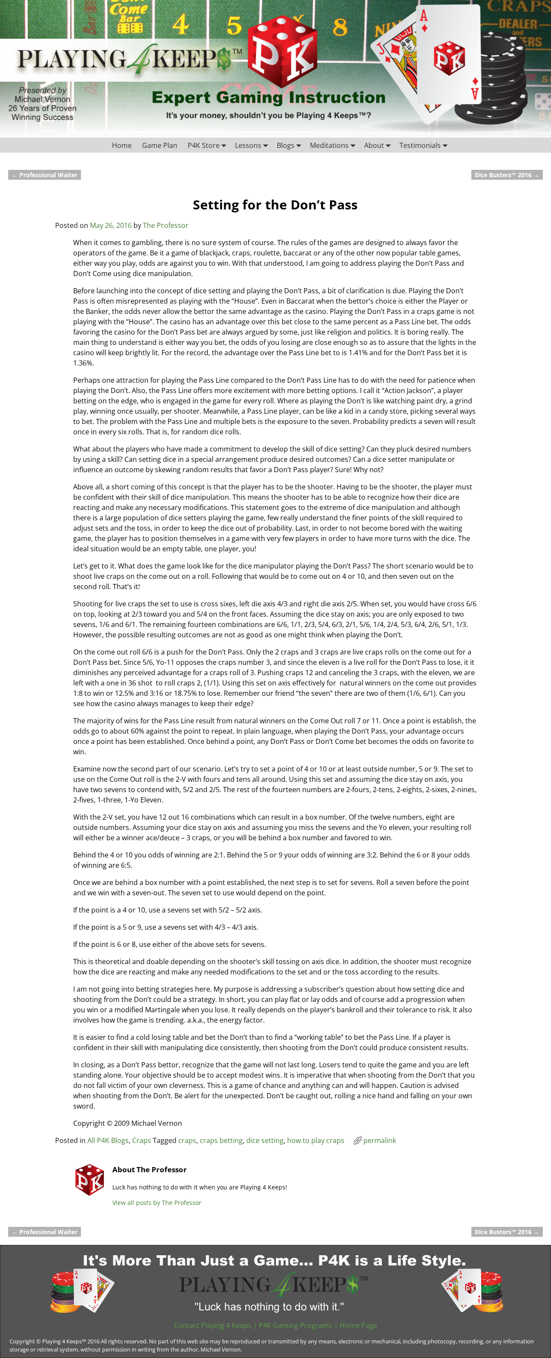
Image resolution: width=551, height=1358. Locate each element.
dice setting (265, 1140)
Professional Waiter (44, 175)
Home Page (358, 1325)
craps (187, 1140)
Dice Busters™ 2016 (507, 175)
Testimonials (420, 145)
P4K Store (204, 145)
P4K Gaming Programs (295, 1325)
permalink (379, 1140)
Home (122, 145)
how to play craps (315, 1140)
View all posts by (156, 1202)
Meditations (329, 145)
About (374, 145)
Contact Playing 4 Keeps (212, 1325)
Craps (141, 1140)
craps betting (221, 1140)
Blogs (285, 145)
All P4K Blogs (108, 1140)
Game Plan (159, 145)
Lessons (248, 145)
